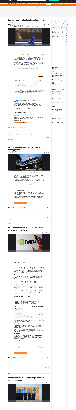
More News (58, 74)
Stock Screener (38, 2)
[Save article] (44, 13)
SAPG (32, 78)
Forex (19, 3)
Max (23, 299)
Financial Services (25, 40)
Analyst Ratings (59, 3)
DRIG (28, 60)
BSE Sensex (53, 18)
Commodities (21, 3)
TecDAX (23, 44)
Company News (44, 3)
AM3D (34, 82)
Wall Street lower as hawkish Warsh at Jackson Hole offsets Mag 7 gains (59, 56)
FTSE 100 (53, 23)
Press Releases (63, 3)
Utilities (27, 41)
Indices (57, 8)
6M (19, 299)
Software (15, 40)
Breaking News (16, 3)
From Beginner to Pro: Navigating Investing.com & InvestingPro (58, 97)
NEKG (26, 55)
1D (15, 299)
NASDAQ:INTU (39, 395)
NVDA (20, 256)
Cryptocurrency (36, 3)
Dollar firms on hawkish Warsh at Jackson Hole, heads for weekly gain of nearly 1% (59, 60)
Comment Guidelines (10, 208)
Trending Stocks (55, 102)
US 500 (53, 22)
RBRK (18, 279)
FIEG (33, 54)
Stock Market (25, 3)
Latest (9, 3)
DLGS (24, 56)
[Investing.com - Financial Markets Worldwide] (11, 0)
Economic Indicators (29, 3)
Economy (33, 3)
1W (16, 299)
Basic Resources (17, 41)
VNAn (35, 48)
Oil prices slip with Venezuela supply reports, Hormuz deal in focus (59, 64)
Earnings (48, 3)
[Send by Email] (22, 196)
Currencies (53, 8)
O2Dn (37, 58)
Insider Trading (40, 3)
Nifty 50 (53, 17)
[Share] (42, 13)
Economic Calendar (33, 2)
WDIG (39, 47)
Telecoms (22, 41)
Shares (64, 8)
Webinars (53, 95)
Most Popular (12, 3)
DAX (24, 43)
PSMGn (36, 59)
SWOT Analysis (55, 3)
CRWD (16, 277)
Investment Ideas (51, 3)
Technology (19, 40)
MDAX (43, 43)
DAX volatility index (18, 89)
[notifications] (66, 0)
